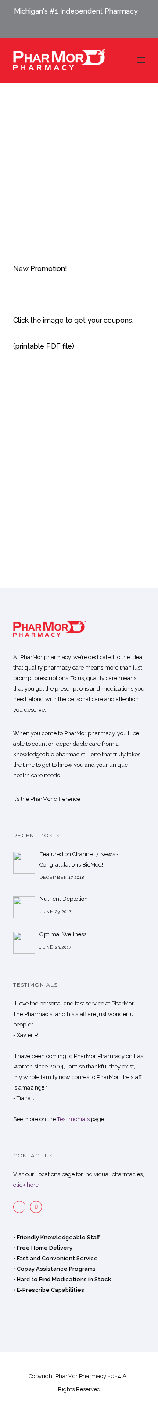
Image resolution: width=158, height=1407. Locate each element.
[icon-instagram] (38, 1207)
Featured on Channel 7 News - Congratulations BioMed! (79, 859)
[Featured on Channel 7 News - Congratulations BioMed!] (24, 863)
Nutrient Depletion (64, 899)
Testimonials (73, 1119)
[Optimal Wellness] (24, 943)
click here (26, 1184)
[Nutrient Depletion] (24, 907)
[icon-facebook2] (21, 1207)
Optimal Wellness (63, 934)
